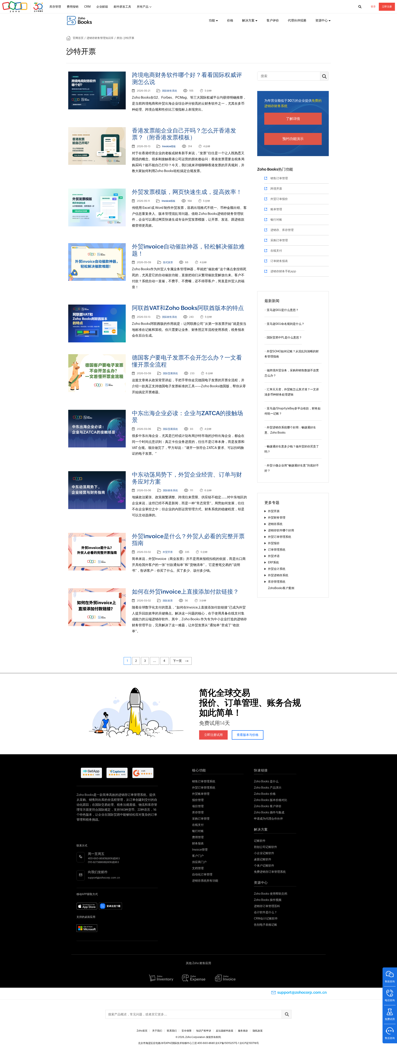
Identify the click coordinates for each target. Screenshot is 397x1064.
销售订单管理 (279, 178)
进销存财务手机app (283, 271)
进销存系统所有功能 (205, 880)
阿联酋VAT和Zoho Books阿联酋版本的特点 (188, 308)
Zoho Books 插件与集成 (269, 812)
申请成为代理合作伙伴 (268, 818)
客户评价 (273, 20)
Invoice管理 (200, 849)
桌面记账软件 (262, 859)
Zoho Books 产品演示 (267, 787)
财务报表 (198, 843)
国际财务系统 (169, 90)
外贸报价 (274, 543)
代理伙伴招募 (297, 20)
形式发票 (168, 262)
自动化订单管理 (202, 874)
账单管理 (276, 209)
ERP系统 (273, 562)
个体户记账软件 (264, 865)
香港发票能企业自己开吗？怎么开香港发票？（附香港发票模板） (184, 134)
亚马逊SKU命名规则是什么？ (285, 323)
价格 (230, 20)
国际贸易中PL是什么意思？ (284, 337)
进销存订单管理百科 (267, 906)
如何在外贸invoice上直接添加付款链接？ (185, 591)
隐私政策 (258, 1030)
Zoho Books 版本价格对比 (270, 800)
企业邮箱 (102, 6)
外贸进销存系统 (278, 575)
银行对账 (276, 219)
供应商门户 (199, 862)
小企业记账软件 (264, 853)
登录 (373, 6)
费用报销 (72, 6)
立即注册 (387, 6)
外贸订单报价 (279, 199)
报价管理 (198, 800)
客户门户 (198, 855)
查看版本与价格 (247, 734)
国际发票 (168, 600)
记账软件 (259, 840)
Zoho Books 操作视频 (267, 899)
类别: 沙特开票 (125, 37)
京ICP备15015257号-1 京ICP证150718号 (237, 1043)
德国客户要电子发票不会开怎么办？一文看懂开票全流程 (187, 361)
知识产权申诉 (203, 1030)
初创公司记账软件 (265, 847)
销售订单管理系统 (203, 781)
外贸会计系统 (276, 568)
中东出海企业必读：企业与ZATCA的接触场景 (187, 416)
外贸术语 (274, 556)
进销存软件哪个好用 (281, 530)
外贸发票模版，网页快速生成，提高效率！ (187, 192)
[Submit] (287, 1014)
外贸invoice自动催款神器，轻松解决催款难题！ (188, 250)
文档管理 (198, 868)
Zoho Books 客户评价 (267, 806)
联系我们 (172, 1030)
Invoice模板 (169, 146)
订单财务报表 (279, 261)
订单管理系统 (276, 549)
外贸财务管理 (276, 517)
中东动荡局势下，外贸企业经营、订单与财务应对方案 (187, 478)
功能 (212, 20)
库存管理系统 (276, 581)
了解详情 (293, 119)
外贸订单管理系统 (279, 536)
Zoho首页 (142, 1030)
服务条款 (243, 1030)
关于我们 (157, 1030)
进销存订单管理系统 (132, 794)
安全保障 (186, 1030)
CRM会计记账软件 (266, 918)
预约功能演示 (293, 139)
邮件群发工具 (122, 6)
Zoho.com (23, 7)
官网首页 (78, 37)
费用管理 (198, 837)
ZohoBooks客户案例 (281, 588)
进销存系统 (275, 524)
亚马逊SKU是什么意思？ (283, 310)
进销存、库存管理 (282, 230)
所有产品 (142, 6)
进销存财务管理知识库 (100, 37)
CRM (87, 6)
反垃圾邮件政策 (224, 1030)
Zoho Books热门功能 (275, 169)
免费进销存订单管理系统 (270, 871)
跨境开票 (276, 188)
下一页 (178, 660)
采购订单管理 (279, 240)
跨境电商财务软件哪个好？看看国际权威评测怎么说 (187, 78)
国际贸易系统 (170, 373)
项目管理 (198, 806)
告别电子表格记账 (265, 924)
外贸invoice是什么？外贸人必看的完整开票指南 (188, 539)
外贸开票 (168, 552)
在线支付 (276, 250)
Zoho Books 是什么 (266, 781)
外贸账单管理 (200, 793)
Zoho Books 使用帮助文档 (270, 893)
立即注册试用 (213, 734)
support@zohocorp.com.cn (104, 877)
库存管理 (55, 6)
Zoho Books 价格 (265, 793)
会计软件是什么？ (265, 912)
